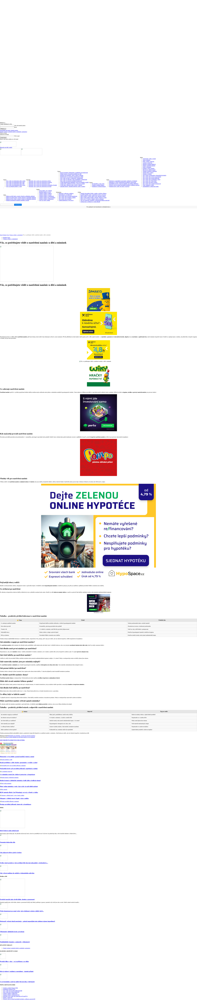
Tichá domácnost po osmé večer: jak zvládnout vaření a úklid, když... (22, 911)
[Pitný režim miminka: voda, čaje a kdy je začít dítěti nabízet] (5, 783)
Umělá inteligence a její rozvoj (66, 200)
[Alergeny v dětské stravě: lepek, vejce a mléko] (12, 795)
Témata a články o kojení (45, 194)
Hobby (141, 157)
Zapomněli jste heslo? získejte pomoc (9, 130)
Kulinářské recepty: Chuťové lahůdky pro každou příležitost (123, 183)
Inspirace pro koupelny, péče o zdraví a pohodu (71, 175)
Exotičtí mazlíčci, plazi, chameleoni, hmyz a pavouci (93, 194)
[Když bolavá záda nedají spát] (12, 827)
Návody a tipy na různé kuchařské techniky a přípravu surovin (124, 185)
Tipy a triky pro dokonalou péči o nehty (15, 181)
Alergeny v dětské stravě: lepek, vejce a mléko (14, 798)
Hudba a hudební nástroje (149, 165)
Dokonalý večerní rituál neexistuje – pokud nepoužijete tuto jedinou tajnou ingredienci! (27, 921)
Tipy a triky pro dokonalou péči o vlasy (15, 185)
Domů (1, 235)
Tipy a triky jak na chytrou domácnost (68, 196)
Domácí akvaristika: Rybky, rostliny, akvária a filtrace (93, 193)
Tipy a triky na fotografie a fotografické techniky (154, 175)
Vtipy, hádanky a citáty (148, 185)
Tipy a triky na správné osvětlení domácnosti (71, 181)
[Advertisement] (98, 220)
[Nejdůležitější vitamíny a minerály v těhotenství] (4, 939)
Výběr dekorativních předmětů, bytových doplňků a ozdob (74, 182)
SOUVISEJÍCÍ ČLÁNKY (7, 740)
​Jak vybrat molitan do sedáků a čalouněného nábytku (17, 873)
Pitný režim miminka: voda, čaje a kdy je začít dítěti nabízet (19, 786)
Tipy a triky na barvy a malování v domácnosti (71, 178)
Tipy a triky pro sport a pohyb (150, 182)
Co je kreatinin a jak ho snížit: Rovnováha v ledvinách (17, 981)
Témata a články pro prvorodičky (47, 197)
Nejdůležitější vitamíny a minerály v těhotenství (15, 942)
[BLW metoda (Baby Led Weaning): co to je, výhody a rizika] (3, 789)
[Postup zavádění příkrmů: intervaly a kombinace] (9, 801)
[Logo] (10, 154)
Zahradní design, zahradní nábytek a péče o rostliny (72, 186)
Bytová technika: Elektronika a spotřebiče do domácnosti (74, 172)
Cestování (28, 179)
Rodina (38, 189)
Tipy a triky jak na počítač (65, 199)
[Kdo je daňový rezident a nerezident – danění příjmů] (4, 968)
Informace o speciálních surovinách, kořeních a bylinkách (123, 181)
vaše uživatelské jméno (19, 125)
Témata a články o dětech (45, 193)
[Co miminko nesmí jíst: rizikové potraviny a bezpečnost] (6, 771)
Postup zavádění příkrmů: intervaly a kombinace (15, 804)
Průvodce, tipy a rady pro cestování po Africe (40, 181)
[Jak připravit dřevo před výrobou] (4, 849)
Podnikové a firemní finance (99, 186)
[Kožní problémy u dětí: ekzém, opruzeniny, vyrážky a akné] (6, 759)
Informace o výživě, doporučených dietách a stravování (122, 182)
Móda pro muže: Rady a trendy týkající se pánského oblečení (21, 197)
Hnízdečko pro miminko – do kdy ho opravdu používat (21, 735)
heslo (15, 127)
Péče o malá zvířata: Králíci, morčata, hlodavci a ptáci (93, 197)
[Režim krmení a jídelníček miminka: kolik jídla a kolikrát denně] (9, 777)
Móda (4, 194)
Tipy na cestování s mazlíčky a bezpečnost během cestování (94, 200)
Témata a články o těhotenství (46, 199)
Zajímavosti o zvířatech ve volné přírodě (90, 201)
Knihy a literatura (147, 167)
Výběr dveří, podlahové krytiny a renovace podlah (72, 183)
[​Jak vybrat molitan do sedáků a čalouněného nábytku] (4, 870)
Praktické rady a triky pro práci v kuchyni (119, 186)
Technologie (58, 192)
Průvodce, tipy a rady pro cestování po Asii (39, 183)
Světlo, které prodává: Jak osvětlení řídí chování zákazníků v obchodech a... (24, 863)
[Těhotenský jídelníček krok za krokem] (4, 928)
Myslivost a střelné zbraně (149, 169)
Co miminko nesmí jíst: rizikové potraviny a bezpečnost (17, 774)
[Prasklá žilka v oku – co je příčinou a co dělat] (3, 958)
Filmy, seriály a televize (148, 161)
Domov (59, 171)
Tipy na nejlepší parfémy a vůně (14, 186)
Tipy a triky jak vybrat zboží (149, 181)
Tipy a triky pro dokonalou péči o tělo (15, 183)
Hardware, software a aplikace (66, 193)
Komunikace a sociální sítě (65, 194)
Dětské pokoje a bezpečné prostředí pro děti (70, 174)
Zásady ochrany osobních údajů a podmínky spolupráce (13, 131)
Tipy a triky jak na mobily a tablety (67, 197)
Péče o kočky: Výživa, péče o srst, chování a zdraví (93, 196)
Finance (91, 182)
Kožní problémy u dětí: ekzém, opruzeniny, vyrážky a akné (18, 762)
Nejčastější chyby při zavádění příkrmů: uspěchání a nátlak (19, 768)
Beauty (4, 179)
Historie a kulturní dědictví (149, 164)
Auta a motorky (146, 160)
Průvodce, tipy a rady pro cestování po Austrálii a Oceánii (43, 185)
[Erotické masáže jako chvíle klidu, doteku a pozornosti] (12, 896)
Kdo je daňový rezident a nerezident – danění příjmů (16, 971)
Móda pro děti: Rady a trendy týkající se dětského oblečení (20, 196)
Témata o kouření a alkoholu (150, 171)
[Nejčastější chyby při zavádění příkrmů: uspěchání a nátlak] (13, 765)
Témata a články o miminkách (46, 196)
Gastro (107, 179)
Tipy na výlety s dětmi (44, 200)
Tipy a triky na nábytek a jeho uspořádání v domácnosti (73, 179)
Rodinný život (6, 235)
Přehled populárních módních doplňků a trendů (17, 200)
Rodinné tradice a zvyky (45, 192)
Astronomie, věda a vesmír (149, 158)
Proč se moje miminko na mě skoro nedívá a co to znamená (20, 737)
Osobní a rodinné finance (98, 185)
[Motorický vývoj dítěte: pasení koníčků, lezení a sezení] (8, 753)
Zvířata (79, 192)
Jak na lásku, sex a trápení (45, 190)
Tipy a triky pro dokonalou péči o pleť (15, 182)
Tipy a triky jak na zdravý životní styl (152, 183)
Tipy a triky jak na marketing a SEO (151, 179)
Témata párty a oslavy (148, 172)
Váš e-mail (16, 136)
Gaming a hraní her (147, 163)
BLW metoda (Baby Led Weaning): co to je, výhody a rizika (19, 792)
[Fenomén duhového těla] (4, 839)
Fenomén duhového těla (7, 842)
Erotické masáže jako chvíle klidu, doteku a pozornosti (17, 899)
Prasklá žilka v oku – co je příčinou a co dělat (14, 961)
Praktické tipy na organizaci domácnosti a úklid (71, 176)
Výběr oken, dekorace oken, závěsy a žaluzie (71, 185)
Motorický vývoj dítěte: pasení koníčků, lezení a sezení (17, 756)
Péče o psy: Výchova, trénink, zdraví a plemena (92, 199)
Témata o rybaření (147, 174)
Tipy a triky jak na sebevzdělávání (151, 178)
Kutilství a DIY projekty (149, 168)
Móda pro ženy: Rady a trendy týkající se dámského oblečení (21, 199)
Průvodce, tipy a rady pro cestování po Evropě (40, 186)
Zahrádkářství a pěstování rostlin (151, 186)
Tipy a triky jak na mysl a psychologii (152, 176)
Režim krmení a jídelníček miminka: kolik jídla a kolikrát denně (20, 780)
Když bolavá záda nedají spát (9, 830)
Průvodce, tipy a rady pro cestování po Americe (40, 182)
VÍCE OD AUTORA (19, 740)
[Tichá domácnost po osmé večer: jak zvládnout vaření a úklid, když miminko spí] (4, 908)
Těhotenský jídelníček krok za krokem (12, 931)
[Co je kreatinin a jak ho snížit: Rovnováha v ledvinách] (3, 978)
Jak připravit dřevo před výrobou (11, 852)
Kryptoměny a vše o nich (98, 183)
